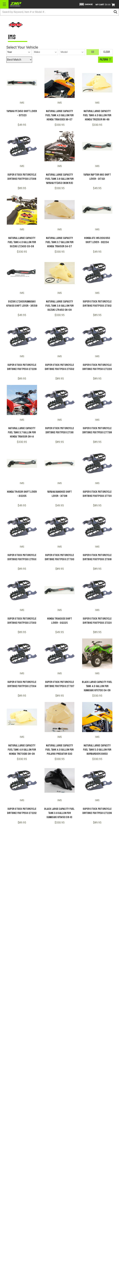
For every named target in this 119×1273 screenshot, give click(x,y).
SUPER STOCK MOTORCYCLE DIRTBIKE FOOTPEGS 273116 (21, 177)
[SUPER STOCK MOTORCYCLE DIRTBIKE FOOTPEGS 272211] (97, 590)
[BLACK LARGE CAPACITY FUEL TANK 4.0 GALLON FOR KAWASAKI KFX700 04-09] (97, 654)
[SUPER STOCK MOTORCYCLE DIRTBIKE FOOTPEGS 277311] (97, 463)
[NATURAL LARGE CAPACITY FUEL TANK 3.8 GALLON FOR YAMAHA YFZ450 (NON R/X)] (59, 146)
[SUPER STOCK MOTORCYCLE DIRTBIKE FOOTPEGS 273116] (22, 146)
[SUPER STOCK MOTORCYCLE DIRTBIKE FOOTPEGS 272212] (22, 780)
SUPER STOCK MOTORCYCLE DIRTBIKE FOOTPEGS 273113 (21, 620)
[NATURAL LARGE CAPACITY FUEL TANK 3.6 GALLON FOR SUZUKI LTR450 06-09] (59, 273)
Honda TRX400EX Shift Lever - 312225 (59, 620)
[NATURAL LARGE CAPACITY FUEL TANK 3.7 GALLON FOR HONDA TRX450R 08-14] (22, 400)
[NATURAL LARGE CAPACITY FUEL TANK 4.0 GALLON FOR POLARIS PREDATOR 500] (59, 717)
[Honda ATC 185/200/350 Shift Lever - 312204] (97, 210)
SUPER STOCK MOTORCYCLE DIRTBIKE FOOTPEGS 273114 (21, 684)
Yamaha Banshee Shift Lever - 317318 (59, 494)
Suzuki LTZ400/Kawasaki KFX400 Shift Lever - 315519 (21, 303)
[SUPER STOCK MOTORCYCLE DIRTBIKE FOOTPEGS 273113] (22, 590)
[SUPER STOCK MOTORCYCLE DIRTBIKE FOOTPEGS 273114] (22, 654)
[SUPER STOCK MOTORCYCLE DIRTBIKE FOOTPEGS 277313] (59, 527)
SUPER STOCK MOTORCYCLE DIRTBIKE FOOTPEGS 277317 (59, 684)
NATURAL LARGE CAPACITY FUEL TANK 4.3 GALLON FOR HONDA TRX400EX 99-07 (59, 115)
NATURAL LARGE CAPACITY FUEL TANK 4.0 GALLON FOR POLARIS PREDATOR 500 (59, 750)
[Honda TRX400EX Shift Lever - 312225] (59, 590)
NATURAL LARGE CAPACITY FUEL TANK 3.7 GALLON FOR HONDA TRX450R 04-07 (60, 242)
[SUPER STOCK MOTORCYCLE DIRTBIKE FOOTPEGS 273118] (97, 527)
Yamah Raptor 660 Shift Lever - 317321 (97, 177)
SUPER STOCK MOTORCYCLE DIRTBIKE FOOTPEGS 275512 (59, 367)
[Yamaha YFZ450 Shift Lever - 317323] (22, 83)
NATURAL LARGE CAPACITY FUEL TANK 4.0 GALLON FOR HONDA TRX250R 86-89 (97, 115)
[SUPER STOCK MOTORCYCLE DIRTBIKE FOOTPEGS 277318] (97, 400)
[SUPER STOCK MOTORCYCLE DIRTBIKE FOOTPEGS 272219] (22, 336)
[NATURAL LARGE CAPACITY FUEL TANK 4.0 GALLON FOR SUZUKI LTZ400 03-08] (22, 210)
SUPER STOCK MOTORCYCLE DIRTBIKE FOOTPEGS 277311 (97, 494)
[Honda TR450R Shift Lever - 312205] (22, 463)
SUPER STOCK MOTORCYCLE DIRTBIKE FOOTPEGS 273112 (97, 303)
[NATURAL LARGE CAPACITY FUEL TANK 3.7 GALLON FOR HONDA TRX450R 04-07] (59, 210)
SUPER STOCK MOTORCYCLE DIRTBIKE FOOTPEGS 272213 (97, 367)
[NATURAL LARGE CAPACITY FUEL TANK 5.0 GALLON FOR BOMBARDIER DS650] (97, 717)
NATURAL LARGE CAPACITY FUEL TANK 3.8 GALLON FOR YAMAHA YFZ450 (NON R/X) (59, 179)
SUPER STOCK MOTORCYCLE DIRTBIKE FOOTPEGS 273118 (97, 557)
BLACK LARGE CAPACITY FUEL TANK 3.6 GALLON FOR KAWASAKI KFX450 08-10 (59, 813)
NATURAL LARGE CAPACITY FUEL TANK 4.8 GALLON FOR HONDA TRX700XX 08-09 (22, 750)
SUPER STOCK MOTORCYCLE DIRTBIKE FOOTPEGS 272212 (22, 811)
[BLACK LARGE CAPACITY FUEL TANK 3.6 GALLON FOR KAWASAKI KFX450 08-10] (59, 780)
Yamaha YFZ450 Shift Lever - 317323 (22, 113)
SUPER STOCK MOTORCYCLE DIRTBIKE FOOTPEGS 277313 (59, 557)
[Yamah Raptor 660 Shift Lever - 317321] (97, 146)
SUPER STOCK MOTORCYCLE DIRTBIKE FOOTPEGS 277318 (97, 430)
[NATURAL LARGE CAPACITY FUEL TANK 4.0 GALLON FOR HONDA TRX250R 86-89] (97, 83)
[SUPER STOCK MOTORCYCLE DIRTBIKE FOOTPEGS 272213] (97, 336)
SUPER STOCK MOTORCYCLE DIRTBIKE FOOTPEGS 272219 (22, 367)
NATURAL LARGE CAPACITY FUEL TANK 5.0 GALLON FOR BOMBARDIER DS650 (97, 750)
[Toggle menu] (4, 4)
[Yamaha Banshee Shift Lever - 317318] (59, 463)
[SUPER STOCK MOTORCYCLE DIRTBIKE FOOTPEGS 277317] (59, 654)
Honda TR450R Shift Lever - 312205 (22, 494)
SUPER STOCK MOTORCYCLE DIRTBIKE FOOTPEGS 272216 (97, 811)
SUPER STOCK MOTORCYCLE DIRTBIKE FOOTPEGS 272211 (97, 620)
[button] (86, 4)
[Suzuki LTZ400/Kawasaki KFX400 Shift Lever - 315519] (22, 273)
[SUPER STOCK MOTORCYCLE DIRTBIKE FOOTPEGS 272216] (97, 780)
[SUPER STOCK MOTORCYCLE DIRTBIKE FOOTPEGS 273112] (97, 273)
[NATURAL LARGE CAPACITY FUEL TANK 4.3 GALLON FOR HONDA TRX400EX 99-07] (59, 83)
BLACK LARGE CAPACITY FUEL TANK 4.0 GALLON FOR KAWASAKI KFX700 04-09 (97, 686)
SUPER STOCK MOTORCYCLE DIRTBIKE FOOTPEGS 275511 (21, 557)
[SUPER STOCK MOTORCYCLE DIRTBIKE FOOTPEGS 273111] (59, 400)
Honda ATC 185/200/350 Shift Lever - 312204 (97, 240)
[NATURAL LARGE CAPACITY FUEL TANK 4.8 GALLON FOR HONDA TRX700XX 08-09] (22, 717)
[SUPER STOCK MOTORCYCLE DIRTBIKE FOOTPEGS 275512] (59, 336)
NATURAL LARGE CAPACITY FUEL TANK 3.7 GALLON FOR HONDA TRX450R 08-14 (22, 432)
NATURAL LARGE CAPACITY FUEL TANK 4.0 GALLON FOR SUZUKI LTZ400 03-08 (22, 242)
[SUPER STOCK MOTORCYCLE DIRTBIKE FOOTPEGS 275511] (22, 527)
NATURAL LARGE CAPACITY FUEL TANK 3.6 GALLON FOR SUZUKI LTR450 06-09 (59, 306)
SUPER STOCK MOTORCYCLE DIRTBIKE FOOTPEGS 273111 (59, 430)
